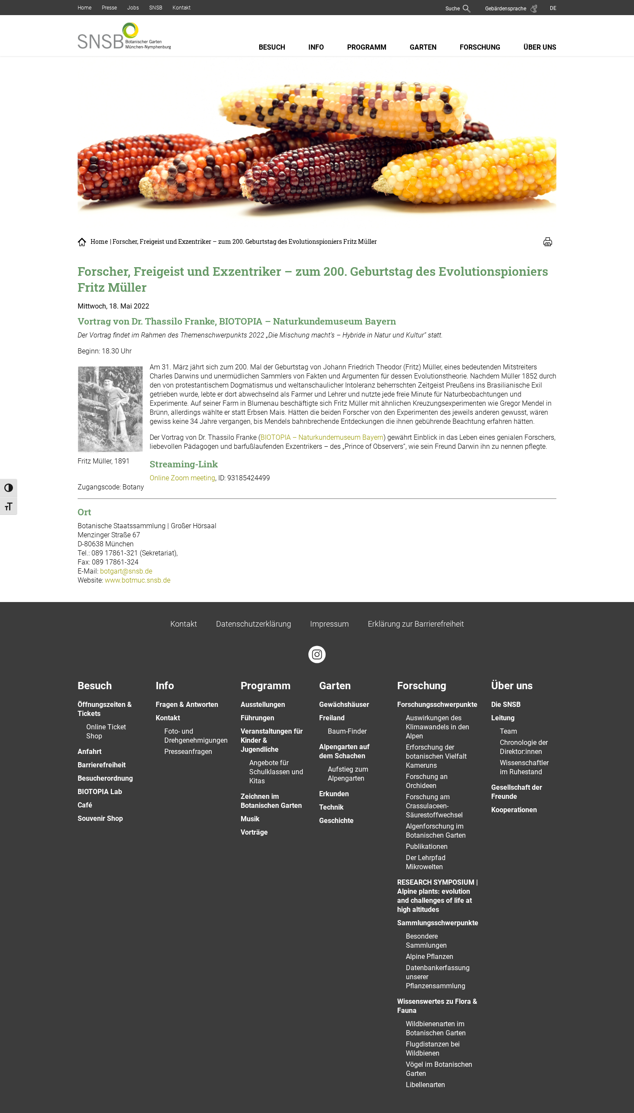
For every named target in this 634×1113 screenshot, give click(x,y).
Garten (423, 47)
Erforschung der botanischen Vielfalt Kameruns (436, 756)
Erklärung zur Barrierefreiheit (416, 623)
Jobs (133, 8)
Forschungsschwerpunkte (437, 704)
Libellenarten (425, 1085)
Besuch (272, 47)
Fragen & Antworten (187, 704)
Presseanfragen (188, 751)
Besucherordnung (105, 778)
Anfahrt (89, 751)
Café (85, 805)
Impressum (329, 623)
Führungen (257, 718)
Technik (331, 807)
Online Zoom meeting (182, 478)
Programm (366, 47)
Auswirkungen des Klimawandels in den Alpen (437, 727)
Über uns (540, 47)
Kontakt (182, 8)
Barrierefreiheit (102, 765)
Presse (109, 8)
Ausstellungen (263, 704)
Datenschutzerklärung (253, 623)
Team (508, 731)
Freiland (332, 718)
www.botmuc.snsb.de (137, 580)
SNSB (155, 8)
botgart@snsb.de (126, 571)
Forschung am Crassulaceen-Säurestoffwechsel (434, 806)
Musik (250, 819)
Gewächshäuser (344, 704)
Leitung (503, 718)
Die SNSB (506, 704)
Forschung (480, 47)
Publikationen (427, 846)
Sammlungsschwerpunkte (437, 923)
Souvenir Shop (100, 818)
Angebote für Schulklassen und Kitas (276, 772)
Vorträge (254, 832)
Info (316, 47)
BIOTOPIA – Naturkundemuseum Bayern (322, 437)
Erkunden (334, 794)
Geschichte (336, 821)
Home (84, 8)
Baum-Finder (347, 731)
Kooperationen (514, 810)
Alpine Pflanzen (429, 956)
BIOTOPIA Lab (100, 792)
